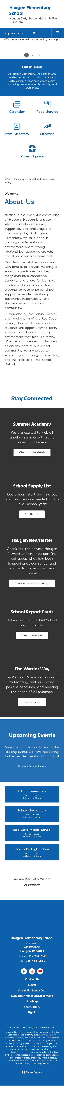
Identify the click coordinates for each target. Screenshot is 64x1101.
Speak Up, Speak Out (32, 990)
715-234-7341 (38, 956)
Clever (32, 985)
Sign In (32, 1012)
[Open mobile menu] (58, 33)
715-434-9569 (35, 961)
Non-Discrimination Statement (32, 996)
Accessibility (32, 1007)
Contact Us (32, 979)
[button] (16, 33)
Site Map (32, 1001)
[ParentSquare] (32, 1072)
